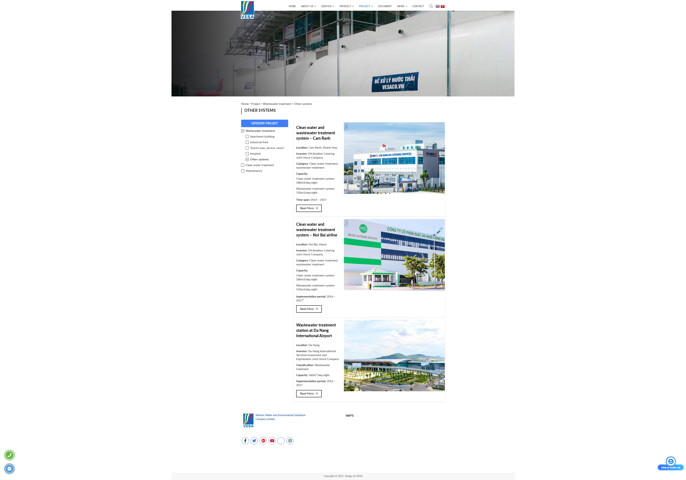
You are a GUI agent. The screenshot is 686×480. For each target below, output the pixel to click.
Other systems (259, 159)
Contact (418, 6)
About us (307, 6)
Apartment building (262, 136)
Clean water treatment (260, 165)
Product (346, 6)
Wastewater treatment (277, 103)
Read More (307, 208)
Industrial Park (259, 142)
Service (326, 6)
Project (365, 6)
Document (385, 6)
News (401, 6)
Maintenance (254, 170)
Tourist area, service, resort (267, 148)
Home (292, 6)
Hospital (255, 153)
